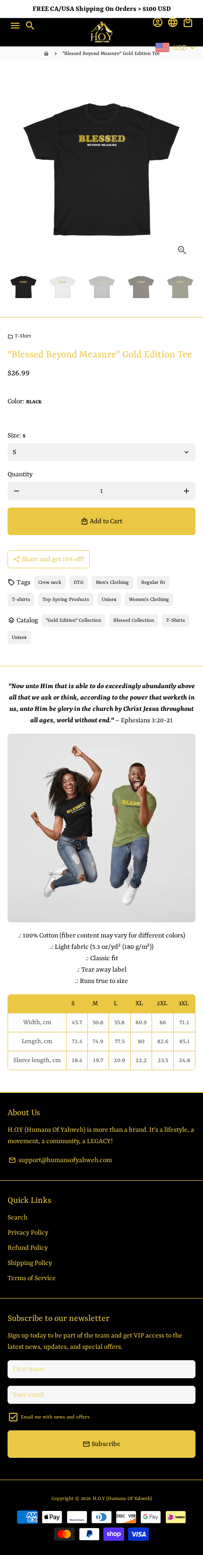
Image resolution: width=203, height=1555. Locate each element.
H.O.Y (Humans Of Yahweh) (122, 1498)
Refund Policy (28, 1248)
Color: (25, 401)
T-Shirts (175, 620)
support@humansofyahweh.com (60, 1160)
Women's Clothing (149, 599)
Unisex (109, 599)
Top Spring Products (65, 599)
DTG (79, 582)
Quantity (20, 474)
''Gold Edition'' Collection (73, 620)
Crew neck (49, 582)
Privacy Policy (28, 1233)
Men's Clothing (112, 582)
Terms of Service (32, 1278)
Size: (16, 435)
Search (17, 1217)
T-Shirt (19, 336)
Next (186, 169)
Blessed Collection (133, 620)
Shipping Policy (30, 1263)
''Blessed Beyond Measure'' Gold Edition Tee (111, 53)
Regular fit (153, 582)
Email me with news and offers (55, 1417)
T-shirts (21, 599)
